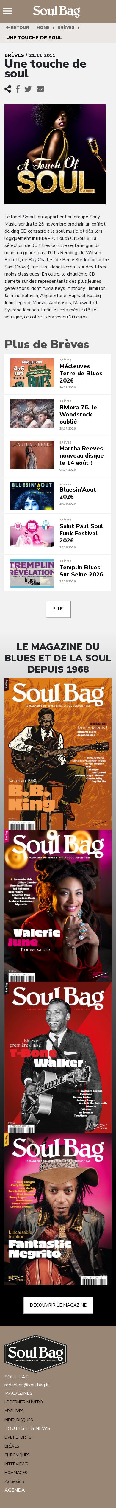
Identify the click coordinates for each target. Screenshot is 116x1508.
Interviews (16, 1464)
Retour (19, 27)
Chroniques (16, 1455)
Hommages (15, 1473)
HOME (43, 27)
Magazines (18, 1393)
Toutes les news (27, 1428)
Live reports (17, 1437)
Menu (10, 11)
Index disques (18, 1420)
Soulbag (58, 12)
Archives (13, 1411)
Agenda (14, 1490)
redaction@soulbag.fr (26, 1385)
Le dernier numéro (23, 1402)
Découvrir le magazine (58, 1305)
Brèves (66, 27)
